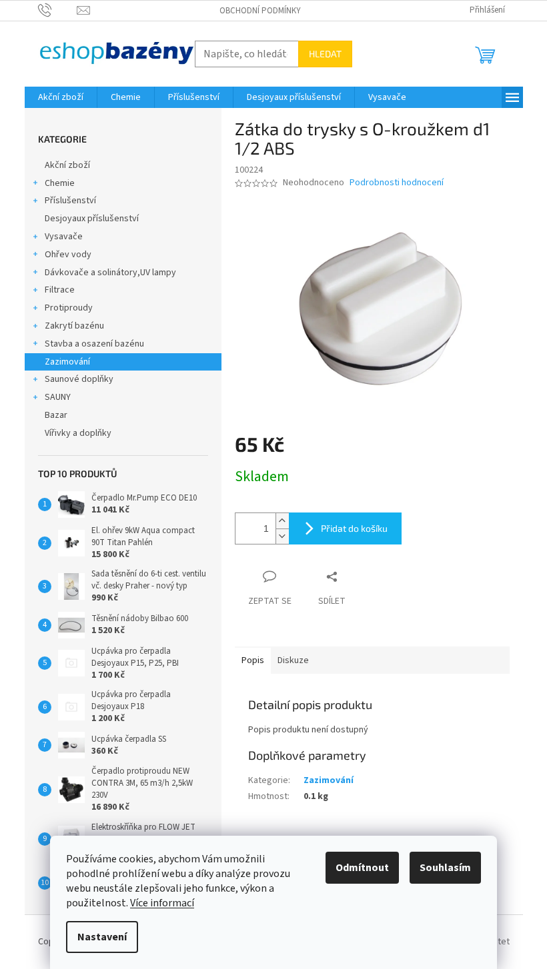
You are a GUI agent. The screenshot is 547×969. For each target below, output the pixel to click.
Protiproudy (69, 308)
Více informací (162, 903)
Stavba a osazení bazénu (94, 344)
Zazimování (67, 362)
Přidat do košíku (354, 528)
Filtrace (60, 290)
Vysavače (64, 236)
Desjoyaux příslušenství (92, 218)
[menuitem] (61, 97)
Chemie (60, 183)
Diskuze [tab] (293, 660)
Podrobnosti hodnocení (397, 183)
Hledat (325, 53)
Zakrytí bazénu (74, 326)
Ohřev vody (68, 254)
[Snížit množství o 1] (282, 536)
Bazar (56, 415)
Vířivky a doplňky (78, 433)
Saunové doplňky (79, 379)
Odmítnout (362, 867)
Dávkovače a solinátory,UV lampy (110, 272)
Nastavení (102, 937)
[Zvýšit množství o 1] (282, 520)
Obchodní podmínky (260, 11)
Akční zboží (67, 165)
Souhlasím (445, 867)
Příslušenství (70, 200)
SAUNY (58, 397)
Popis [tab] (252, 660)
